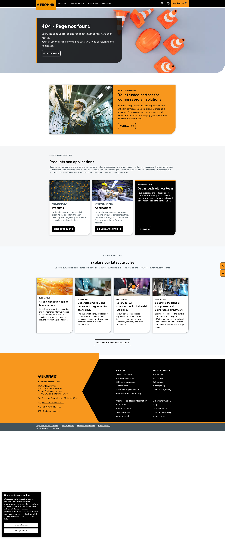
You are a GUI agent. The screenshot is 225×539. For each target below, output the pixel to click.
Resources (106, 3)
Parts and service (77, 3)
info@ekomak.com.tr (51, 411)
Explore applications (109, 229)
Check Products (63, 229)
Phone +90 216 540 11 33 (53, 402)
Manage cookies (68, 426)
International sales (168, 3)
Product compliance (86, 426)
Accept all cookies (21, 525)
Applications (93, 3)
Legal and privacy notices (47, 426)
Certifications (104, 426)
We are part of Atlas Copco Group (49, 428)
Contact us (127, 126)
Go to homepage (51, 53)
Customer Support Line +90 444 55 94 (59, 398)
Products (62, 3)
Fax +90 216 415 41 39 (51, 407)
